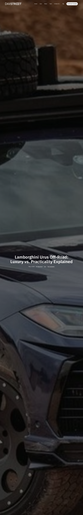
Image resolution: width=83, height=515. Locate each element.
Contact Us (56, 3)
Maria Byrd (40, 266)
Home (35, 3)
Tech (50, 3)
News (45, 3)
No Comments (51, 266)
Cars (41, 3)
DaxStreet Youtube (72, 3)
